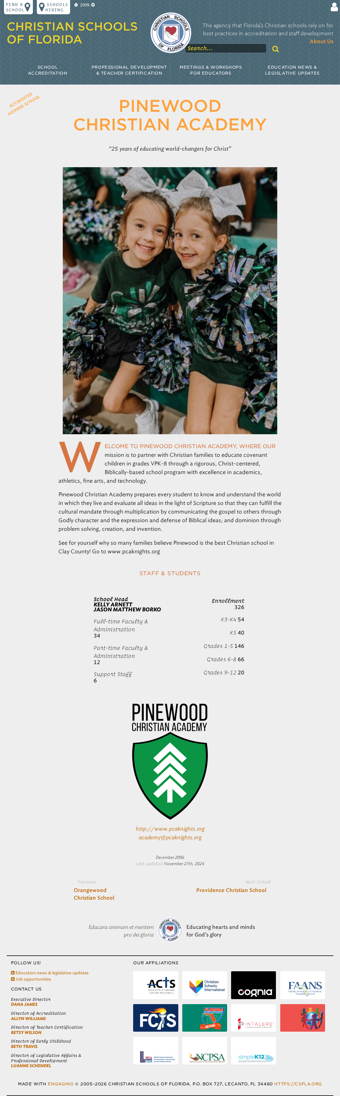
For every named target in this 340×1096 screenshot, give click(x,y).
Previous (87, 881)
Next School (258, 881)
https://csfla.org (298, 1083)
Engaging (60, 1083)
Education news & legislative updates (52, 972)
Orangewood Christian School (94, 894)
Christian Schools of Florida (72, 33)
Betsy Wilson (26, 1032)
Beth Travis (24, 1046)
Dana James (24, 1004)
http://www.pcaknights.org (170, 829)
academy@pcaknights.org (170, 837)
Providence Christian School (231, 890)
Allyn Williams (28, 1018)
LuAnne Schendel (31, 1065)
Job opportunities (33, 979)
